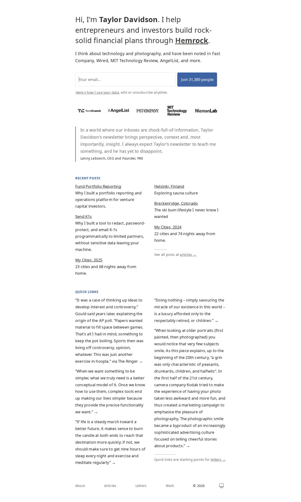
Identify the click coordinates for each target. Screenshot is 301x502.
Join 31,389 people (197, 79)
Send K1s (83, 216)
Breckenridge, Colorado (176, 203)
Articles (110, 485)
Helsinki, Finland (169, 186)
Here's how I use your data (97, 92)
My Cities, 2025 (88, 260)
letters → (218, 459)
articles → (188, 254)
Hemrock (191, 40)
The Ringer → (130, 361)
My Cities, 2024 (167, 227)
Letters (141, 485)
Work (170, 485)
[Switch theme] (221, 486)
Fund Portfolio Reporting (98, 186)
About (80, 485)
